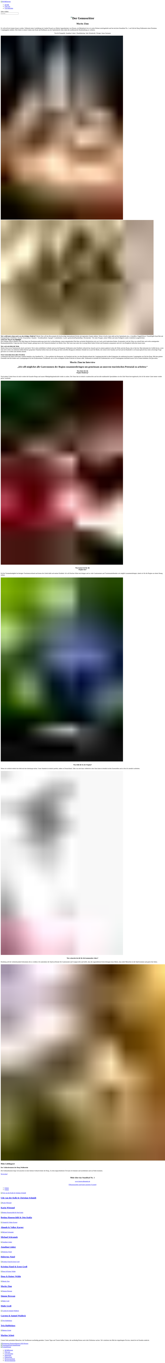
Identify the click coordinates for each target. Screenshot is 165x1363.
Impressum (8, 1355)
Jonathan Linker (8, 1247)
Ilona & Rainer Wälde (11, 1276)
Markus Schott (7, 1335)
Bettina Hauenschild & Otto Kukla (16, 1217)
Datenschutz (8, 1357)
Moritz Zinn (6, 1286)
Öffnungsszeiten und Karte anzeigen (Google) (82, 1184)
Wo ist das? (4, 1174)
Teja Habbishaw (8, 1325)
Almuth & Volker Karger (12, 1227)
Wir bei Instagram (10, 1360)
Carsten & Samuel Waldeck (13, 1315)
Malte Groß (6, 1306)
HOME (7, 5)
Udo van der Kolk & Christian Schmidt (18, 1198)
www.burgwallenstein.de (82, 1181)
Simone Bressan (8, 1296)
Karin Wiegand (8, 1207)
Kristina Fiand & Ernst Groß (14, 1266)
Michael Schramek (9, 1237)
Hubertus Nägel (8, 1256)
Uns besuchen (9, 8)
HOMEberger (9, 1350)
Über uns (7, 6)
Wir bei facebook (10, 1359)
